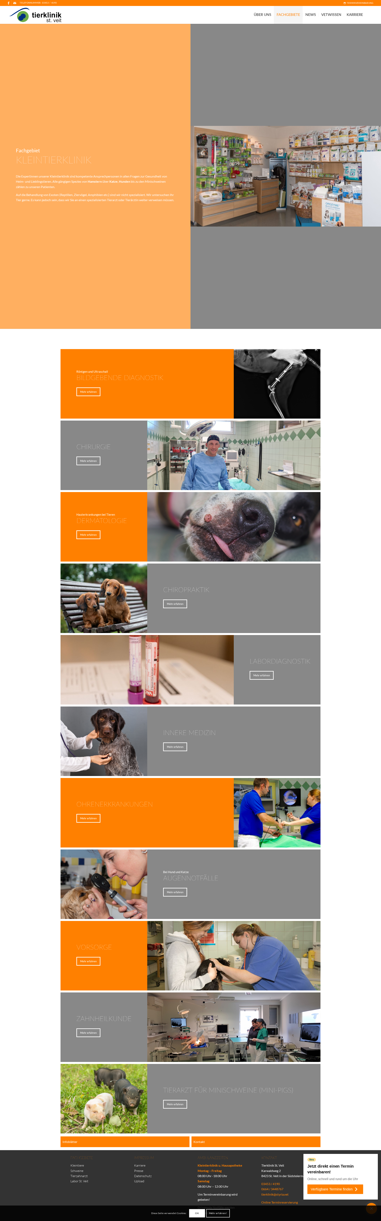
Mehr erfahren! (218, 1213)
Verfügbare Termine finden (332, 1189)
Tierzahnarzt (79, 1176)
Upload (139, 1181)
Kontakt (269, 1158)
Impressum (144, 1158)
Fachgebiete (81, 1158)
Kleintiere (77, 1165)
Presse (138, 1171)
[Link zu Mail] (15, 3)
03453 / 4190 (49, 3)
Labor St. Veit (79, 1181)
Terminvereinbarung (359, 3)
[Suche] (369, 15)
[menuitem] (357, 3)
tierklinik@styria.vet (275, 1194)
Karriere (139, 1165)
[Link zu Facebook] (9, 3)
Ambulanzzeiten (213, 1158)
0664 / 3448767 (272, 1189)
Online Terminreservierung (279, 1202)
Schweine (76, 1171)
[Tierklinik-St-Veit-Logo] (38, 15)
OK (197, 1213)
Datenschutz (143, 1176)
